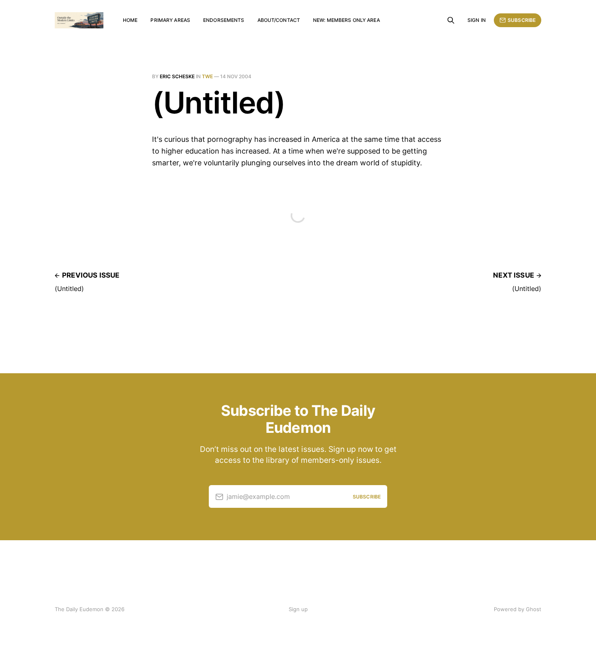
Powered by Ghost (517, 609)
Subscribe (522, 20)
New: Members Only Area (346, 20)
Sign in (476, 20)
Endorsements (223, 20)
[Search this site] (451, 20)
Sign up (298, 609)
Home (130, 20)
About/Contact (278, 20)
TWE (207, 76)
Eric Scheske (177, 76)
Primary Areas (170, 20)
